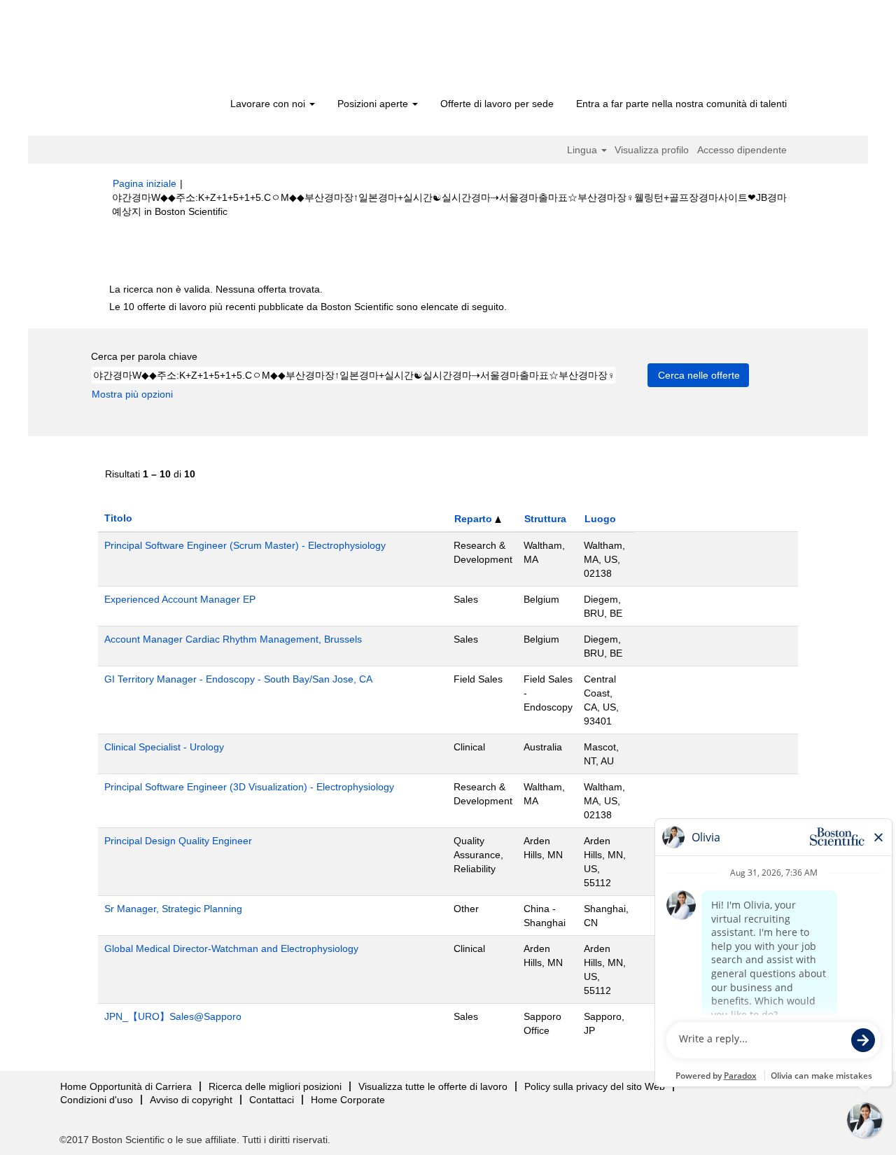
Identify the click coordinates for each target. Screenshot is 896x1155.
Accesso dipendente (742, 149)
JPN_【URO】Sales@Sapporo (172, 1016)
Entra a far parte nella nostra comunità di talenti (681, 103)
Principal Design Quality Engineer (178, 840)
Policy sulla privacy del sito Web (594, 1086)
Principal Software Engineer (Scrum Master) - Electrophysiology (245, 545)
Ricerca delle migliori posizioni (275, 1086)
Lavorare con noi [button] (269, 103)
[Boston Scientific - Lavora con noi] (192, 50)
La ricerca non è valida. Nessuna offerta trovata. (216, 289)
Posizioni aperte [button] (374, 103)
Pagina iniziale (144, 183)
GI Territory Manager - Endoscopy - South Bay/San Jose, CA (238, 679)
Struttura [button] (545, 518)
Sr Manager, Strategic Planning (173, 908)
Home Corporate (348, 1099)
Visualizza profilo (652, 149)
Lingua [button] (583, 149)
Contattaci (271, 1099)
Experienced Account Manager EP (179, 599)
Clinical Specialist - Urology (164, 746)
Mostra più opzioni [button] (132, 394)
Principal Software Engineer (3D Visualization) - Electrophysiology (249, 786)
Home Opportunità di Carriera (126, 1086)
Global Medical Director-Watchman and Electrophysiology (231, 948)
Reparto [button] (474, 518)
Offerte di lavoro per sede (497, 103)
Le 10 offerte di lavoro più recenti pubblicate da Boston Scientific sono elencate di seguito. (308, 306)
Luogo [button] (600, 518)
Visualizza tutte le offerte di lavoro (432, 1086)
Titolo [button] (118, 518)
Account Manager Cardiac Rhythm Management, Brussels (233, 639)
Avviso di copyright (191, 1099)
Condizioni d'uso (96, 1099)
